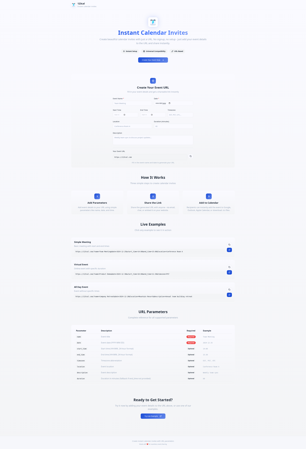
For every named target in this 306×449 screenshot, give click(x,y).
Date (156, 98)
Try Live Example (151, 416)
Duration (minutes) (161, 121)
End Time (144, 110)
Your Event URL (119, 151)
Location (116, 121)
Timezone (171, 110)
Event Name (118, 98)
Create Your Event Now (151, 60)
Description (117, 133)
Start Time (117, 110)
